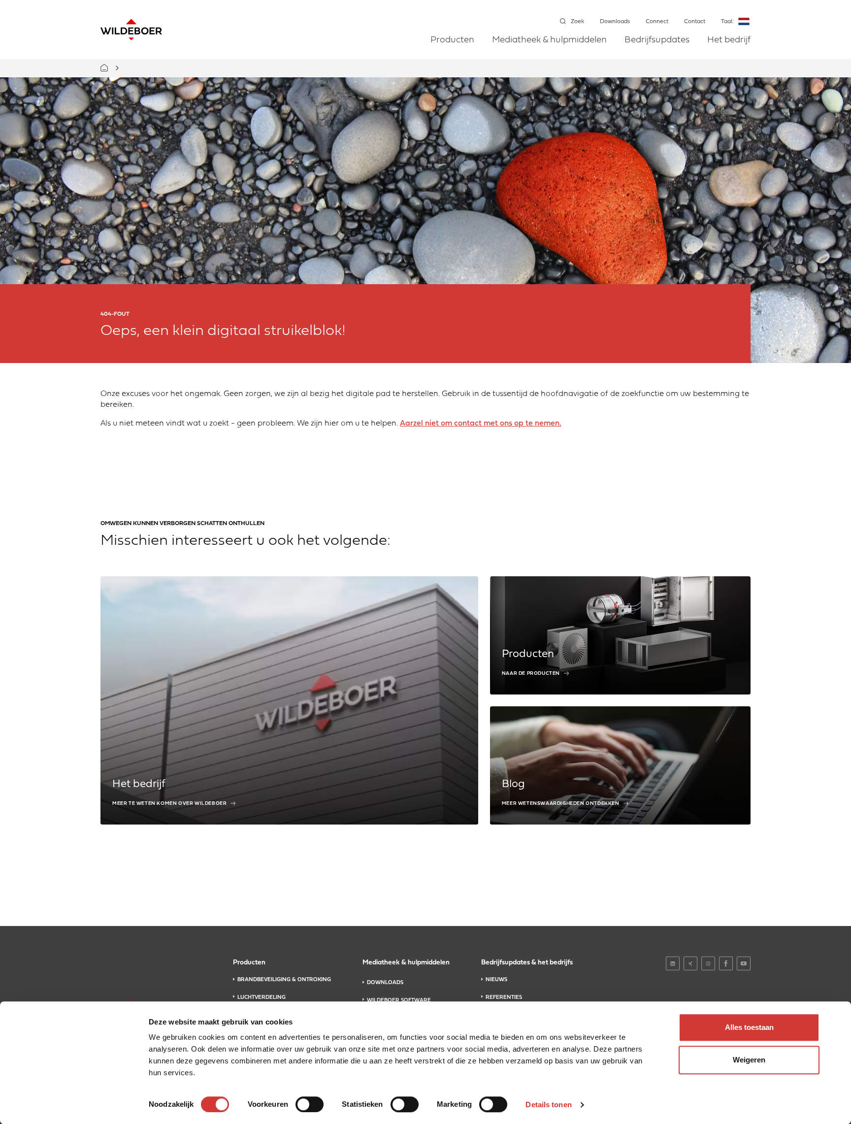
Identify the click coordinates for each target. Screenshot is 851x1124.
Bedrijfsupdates (656, 40)
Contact (694, 21)
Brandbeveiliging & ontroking (284, 979)
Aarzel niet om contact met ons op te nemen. (480, 423)
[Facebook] (726, 963)
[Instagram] (708, 963)
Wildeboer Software (399, 1000)
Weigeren (749, 1060)
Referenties (504, 997)
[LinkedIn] (673, 963)
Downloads (615, 21)
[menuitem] (452, 47)
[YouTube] (744, 963)
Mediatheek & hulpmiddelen (549, 40)
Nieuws (496, 979)
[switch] (309, 1104)
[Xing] (690, 963)
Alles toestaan (749, 1027)
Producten (452, 40)
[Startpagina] (131, 29)
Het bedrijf (729, 40)
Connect (657, 21)
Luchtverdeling (261, 997)
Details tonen (548, 1104)
